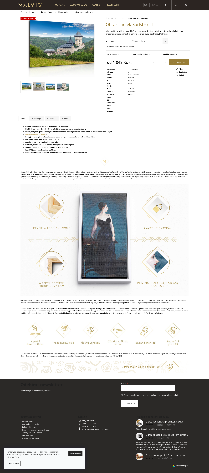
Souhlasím (75, 453)
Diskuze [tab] (65, 119)
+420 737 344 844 (89, 424)
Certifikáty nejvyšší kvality (35, 134)
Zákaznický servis (29, 427)
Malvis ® (173, 54)
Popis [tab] (23, 119)
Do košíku (180, 62)
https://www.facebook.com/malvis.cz (97, 429)
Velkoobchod (27, 435)
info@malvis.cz (88, 421)
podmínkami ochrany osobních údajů (162, 395)
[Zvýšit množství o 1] (165, 62)
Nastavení (14, 463)
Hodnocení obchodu (30, 438)
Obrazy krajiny (133, 69)
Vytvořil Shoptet (182, 465)
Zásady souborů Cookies (32, 433)
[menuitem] (60, 5)
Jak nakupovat (28, 421)
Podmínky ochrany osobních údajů (36, 430)
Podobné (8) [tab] (36, 119)
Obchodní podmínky (30, 424)
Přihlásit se (130, 403)
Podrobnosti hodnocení (138, 18)
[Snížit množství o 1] (153, 62)
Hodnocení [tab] (51, 119)
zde (17, 457)
